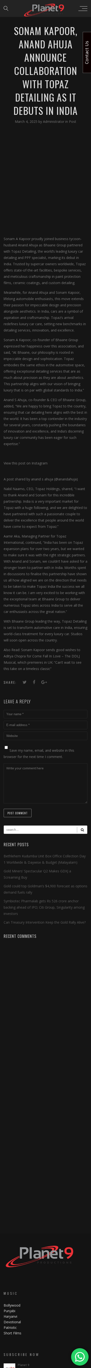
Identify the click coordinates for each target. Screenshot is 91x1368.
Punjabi (9, 1311)
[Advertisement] (45, 179)
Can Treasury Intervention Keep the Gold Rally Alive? (45, 922)
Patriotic (11, 1327)
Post (72, 121)
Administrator (54, 121)
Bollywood (12, 1305)
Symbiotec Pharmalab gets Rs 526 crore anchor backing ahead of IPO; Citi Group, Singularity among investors (44, 907)
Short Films (12, 1333)
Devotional (12, 1322)
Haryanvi (10, 1316)
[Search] (82, 829)
